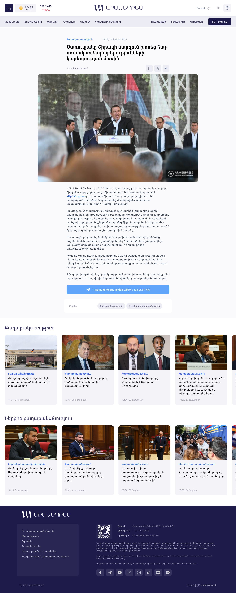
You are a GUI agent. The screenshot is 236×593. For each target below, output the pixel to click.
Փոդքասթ (196, 21)
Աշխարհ (52, 21)
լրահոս (222, 21)
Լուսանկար (158, 21)
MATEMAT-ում (208, 585)
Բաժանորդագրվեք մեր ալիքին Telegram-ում (121, 289)
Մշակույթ (69, 21)
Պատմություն (30, 536)
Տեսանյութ (178, 21)
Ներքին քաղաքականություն (144, 305)
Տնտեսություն (33, 21)
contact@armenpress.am (145, 535)
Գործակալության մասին (38, 531)
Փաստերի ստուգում (108, 21)
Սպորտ (85, 21)
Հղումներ (27, 541)
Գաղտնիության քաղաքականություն (45, 556)
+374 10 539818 (140, 530)
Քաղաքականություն (111, 305)
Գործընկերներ (31, 546)
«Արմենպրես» (76, 196)
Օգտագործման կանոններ (39, 551)
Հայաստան (12, 21)
